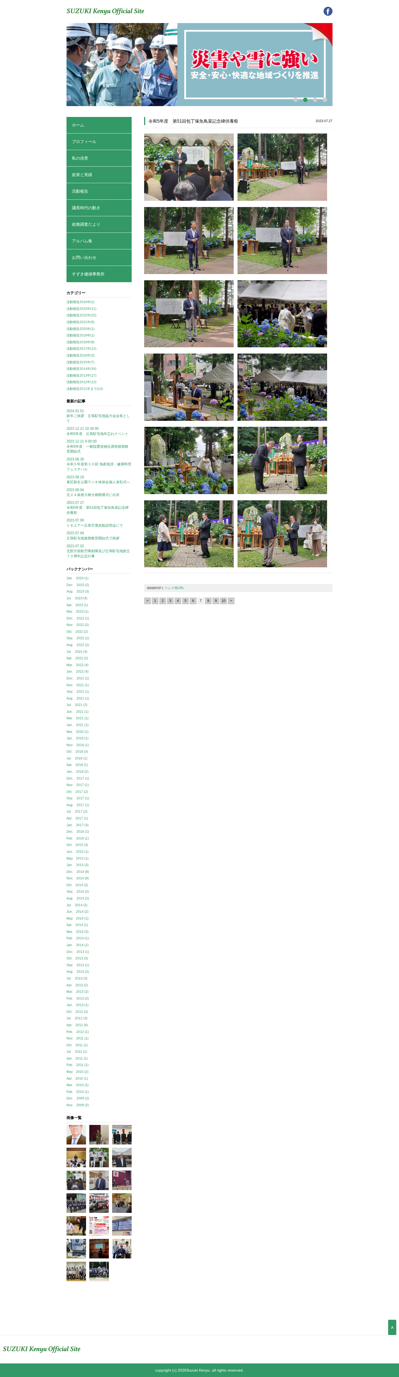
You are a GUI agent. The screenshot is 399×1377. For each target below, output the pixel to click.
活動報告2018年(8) (80, 342)
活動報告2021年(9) (80, 322)
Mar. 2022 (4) (77, 665)
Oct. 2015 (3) (77, 845)
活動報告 (80, 191)
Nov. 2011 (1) (77, 1038)
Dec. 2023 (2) (77, 585)
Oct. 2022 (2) (77, 632)
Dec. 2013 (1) (77, 952)
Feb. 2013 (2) (77, 998)
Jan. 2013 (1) (77, 1005)
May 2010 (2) (77, 1072)
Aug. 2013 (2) (77, 972)
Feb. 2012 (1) (77, 1032)
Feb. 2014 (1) (77, 938)
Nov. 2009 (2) (77, 1105)
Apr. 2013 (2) (77, 985)
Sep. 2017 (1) (77, 798)
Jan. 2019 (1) (77, 738)
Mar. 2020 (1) (77, 732)
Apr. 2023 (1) (77, 605)
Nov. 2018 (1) (77, 745)
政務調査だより (86, 224)
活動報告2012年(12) (81, 382)
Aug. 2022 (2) (77, 645)
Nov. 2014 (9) (77, 878)
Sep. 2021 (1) (77, 692)
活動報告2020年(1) (80, 329)
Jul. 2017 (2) (76, 811)
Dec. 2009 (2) (77, 1098)
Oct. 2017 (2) (77, 792)
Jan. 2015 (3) (77, 865)
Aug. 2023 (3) (77, 591)
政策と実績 (82, 174)
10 (224, 601)
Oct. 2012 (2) (77, 1012)
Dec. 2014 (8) (77, 872)
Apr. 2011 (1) (77, 1058)
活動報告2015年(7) (80, 362)
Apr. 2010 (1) (77, 1078)
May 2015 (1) (77, 858)
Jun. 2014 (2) (77, 912)
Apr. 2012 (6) (77, 1025)
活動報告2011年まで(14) (84, 389)
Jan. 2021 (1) (77, 725)
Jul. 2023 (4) (76, 598)
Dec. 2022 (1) (77, 618)
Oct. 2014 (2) (77, 885)
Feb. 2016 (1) (77, 838)
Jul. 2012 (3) (76, 1018)
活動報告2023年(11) (81, 309)
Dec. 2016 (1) (77, 832)
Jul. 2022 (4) (76, 652)
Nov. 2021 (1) (77, 685)
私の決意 (80, 158)
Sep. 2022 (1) (77, 638)
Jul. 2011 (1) (76, 1052)
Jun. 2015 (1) (77, 852)
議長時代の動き (86, 207)
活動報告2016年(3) (80, 355)
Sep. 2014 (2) (77, 891)
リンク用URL (174, 588)
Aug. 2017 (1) (77, 805)
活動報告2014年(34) (81, 369)
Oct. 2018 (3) (77, 751)
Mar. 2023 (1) (77, 611)
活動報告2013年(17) (81, 375)
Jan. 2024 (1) (77, 578)
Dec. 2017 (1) (77, 778)
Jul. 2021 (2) (76, 705)
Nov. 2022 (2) (77, 625)
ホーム (78, 125)
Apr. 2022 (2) (77, 658)
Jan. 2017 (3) (77, 825)
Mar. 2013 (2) (77, 992)
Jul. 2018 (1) (76, 758)
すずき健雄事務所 (88, 274)
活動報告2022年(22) (81, 315)
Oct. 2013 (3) (77, 958)
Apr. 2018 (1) (77, 765)
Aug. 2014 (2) (77, 898)
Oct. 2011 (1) (77, 1045)
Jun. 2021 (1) (77, 712)
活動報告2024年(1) (80, 302)
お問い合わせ (84, 257)
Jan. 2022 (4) (77, 671)
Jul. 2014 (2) (76, 905)
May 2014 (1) (77, 918)
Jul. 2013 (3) (76, 978)
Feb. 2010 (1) (77, 1092)
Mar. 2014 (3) (77, 932)
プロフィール (84, 141)
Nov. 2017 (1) (77, 785)
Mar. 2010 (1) (77, 1085)
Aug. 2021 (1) (77, 698)
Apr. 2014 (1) (77, 925)
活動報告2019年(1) (80, 335)
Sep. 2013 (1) (77, 965)
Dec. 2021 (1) (77, 678)
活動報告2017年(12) (81, 349)
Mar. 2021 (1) (77, 718)
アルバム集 (82, 240)
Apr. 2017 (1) (77, 818)
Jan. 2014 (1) (77, 945)
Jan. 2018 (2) (77, 772)
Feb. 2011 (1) (77, 1065)
